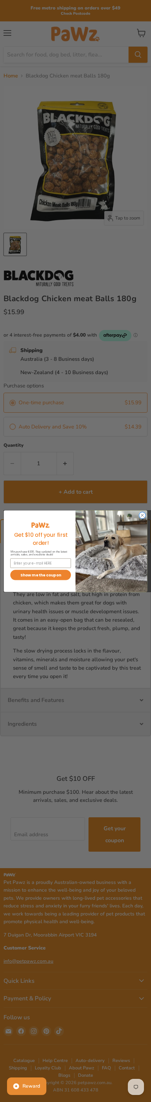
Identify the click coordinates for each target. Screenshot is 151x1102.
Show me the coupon (40, 574)
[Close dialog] (142, 515)
